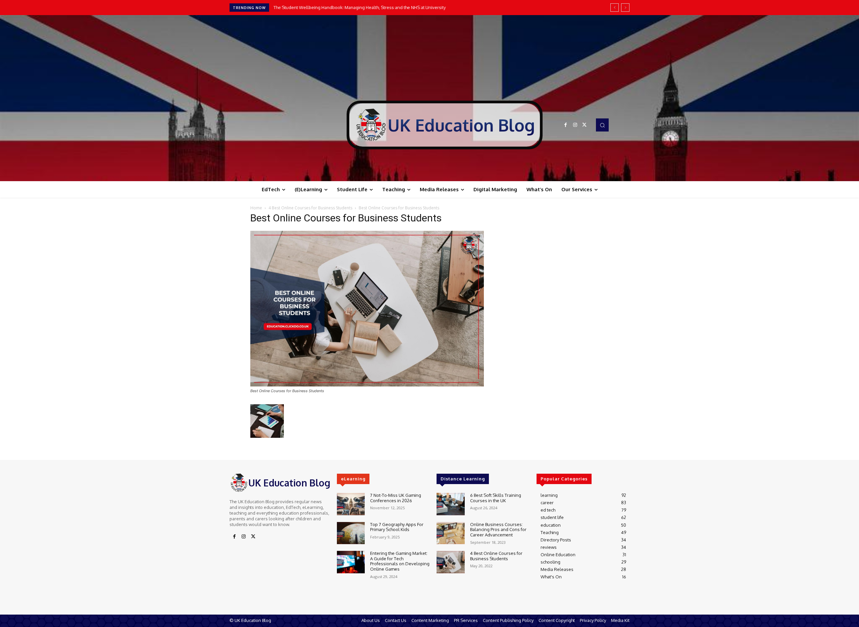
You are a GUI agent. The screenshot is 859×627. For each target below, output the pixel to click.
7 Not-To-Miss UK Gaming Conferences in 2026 (395, 497)
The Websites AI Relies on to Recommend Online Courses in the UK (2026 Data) (354, 7)
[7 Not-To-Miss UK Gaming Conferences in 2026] (351, 504)
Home (256, 208)
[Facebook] (565, 125)
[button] (602, 124)
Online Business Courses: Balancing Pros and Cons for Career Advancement (498, 529)
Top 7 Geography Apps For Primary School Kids (396, 527)
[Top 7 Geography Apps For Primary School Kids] (351, 533)
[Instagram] (575, 125)
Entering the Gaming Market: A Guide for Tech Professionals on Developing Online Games (400, 561)
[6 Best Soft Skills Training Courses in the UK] (450, 504)
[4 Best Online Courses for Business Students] (450, 562)
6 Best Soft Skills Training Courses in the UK (495, 497)
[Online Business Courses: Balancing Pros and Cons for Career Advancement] (450, 533)
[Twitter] (584, 125)
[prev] (614, 7)
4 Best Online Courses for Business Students (310, 208)
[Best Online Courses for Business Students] (367, 384)
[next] (625, 7)
